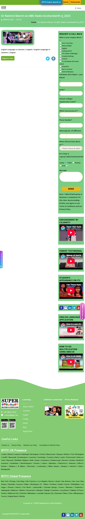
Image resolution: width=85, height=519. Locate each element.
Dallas (26, 488)
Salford (80, 467)
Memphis (69, 491)
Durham (4, 470)
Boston (51, 485)
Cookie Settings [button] (9, 514)
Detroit (18, 491)
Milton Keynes (53, 470)
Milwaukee (31, 497)
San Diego (21, 485)
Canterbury (45, 464)
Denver (67, 488)
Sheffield (18, 464)
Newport (64, 470)
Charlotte (23, 497)
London (4, 458)
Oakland (73, 494)
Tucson (4, 500)
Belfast (66, 458)
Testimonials (75, 2)
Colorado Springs (50, 491)
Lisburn (44, 467)
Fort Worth (27, 491)
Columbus (55, 494)
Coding (25, 422)
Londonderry (41, 470)
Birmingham (34, 458)
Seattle (60, 488)
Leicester (32, 461)
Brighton (26, 464)
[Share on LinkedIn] (53, 60)
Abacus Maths (28, 410)
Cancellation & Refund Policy (49, 449)
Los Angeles (42, 485)
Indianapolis (5, 494)
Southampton (23, 461)
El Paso (80, 494)
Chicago (13, 485)
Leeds (62, 461)
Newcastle (12, 461)
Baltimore (14, 494)
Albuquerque (78, 497)
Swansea (72, 467)
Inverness (4, 467)
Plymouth (9, 464)
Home (33, 22)
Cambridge (41, 461)
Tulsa (70, 497)
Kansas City (49, 497)
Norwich (65, 464)
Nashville (11, 488)
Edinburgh (25, 458)
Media (25, 426)
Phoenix (11, 491)
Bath (32, 464)
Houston (19, 488)
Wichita (22, 500)
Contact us (5, 449)
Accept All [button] (21, 514)
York (72, 458)
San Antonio (66, 485)
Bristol (10, 458)
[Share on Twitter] (48, 60)
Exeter (37, 464)
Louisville (40, 497)
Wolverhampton (26, 467)
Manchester (51, 458)
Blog (24, 431)
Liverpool (17, 458)
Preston (37, 467)
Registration (27, 435)
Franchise (26, 414)
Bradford (79, 464)
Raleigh (47, 494)
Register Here (7, 58)
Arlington (40, 494)
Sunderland (14, 467)
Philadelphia (75, 488)
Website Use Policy (30, 449)
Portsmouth (70, 461)
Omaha (3, 497)
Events (66, 2)
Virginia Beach (13, 500)
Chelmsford (62, 467)
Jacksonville (37, 491)
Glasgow (60, 458)
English (25, 418)
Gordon (19, 20)
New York (4, 485)
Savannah (58, 497)
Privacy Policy (16, 449)
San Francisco (31, 485)
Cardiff (4, 461)
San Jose (75, 485)
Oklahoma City (13, 497)
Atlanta (22, 494)
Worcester (31, 470)
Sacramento (30, 494)
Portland (53, 488)
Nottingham (79, 458)
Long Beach (64, 494)
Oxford (42, 458)
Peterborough (56, 464)
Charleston (79, 491)
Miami (46, 488)
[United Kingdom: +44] (62, 125)
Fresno (61, 491)
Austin (58, 485)
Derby (57, 461)
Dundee (72, 464)
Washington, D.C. (36, 488)
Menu (79, 8)
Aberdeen (52, 467)
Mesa (65, 497)
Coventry (50, 461)
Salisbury (12, 470)
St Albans (21, 470)
